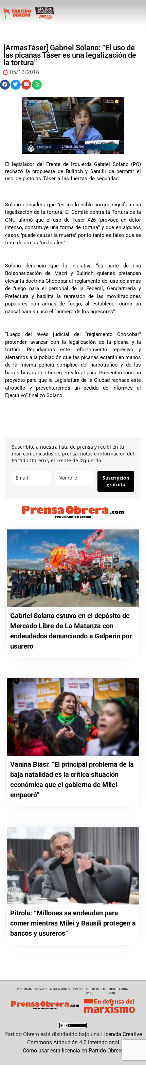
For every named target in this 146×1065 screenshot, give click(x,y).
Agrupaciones (60, 989)
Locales (41, 989)
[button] (5, 85)
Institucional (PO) (119, 991)
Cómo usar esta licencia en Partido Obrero (73, 1050)
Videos (78, 989)
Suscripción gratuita (116, 481)
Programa (24, 989)
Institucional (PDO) (96, 991)
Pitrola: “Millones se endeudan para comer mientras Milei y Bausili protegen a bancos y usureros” (73, 923)
